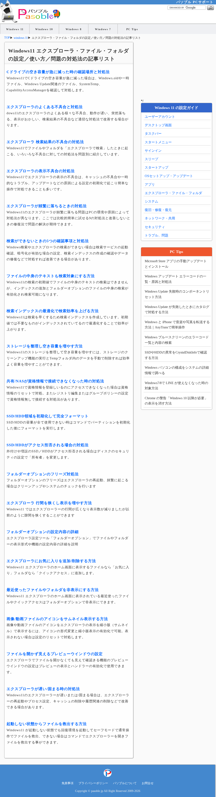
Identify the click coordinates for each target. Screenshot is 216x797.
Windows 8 (74, 29)
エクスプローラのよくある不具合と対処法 (45, 107)
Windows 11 (15, 29)
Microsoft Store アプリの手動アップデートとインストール (176, 263)
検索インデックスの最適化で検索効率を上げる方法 (53, 311)
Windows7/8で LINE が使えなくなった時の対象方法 (176, 385)
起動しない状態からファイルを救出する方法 (47, 724)
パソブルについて (125, 783)
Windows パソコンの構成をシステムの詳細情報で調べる (177, 370)
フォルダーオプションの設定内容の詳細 (43, 532)
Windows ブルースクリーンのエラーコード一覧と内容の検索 (177, 339)
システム (151, 201)
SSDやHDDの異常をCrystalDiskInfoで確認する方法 (176, 355)
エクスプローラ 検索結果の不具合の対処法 (45, 142)
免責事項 (67, 783)
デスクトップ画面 (158, 125)
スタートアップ (156, 167)
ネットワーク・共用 (160, 218)
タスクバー (153, 133)
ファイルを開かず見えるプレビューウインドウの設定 (55, 654)
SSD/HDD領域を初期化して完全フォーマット (48, 416)
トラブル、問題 (156, 235)
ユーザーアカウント (160, 116)
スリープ (151, 159)
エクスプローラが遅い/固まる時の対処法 (43, 689)
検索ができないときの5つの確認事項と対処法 (48, 241)
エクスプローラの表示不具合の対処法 (41, 171)
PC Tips (132, 29)
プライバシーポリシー (93, 783)
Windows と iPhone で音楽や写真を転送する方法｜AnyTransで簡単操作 (177, 324)
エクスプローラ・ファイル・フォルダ (173, 193)
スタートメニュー (158, 142)
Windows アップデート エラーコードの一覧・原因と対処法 (175, 279)
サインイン (153, 150)
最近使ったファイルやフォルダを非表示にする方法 (53, 590)
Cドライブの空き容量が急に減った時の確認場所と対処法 (58, 72)
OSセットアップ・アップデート (169, 176)
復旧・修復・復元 (158, 210)
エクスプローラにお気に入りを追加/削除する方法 (51, 561)
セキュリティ (155, 227)
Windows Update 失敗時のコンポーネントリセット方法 (177, 294)
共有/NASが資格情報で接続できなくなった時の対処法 (55, 381)
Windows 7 (103, 29)
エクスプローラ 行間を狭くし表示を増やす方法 (49, 503)
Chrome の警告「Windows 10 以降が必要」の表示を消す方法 (176, 400)
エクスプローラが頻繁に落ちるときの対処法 (47, 206)
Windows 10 (44, 29)
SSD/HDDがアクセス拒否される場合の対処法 (48, 445)
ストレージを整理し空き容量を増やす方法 (45, 346)
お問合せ (148, 783)
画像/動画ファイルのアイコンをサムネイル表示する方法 (57, 619)
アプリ (150, 184)
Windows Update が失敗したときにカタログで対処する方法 (177, 309)
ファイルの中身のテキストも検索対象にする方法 (51, 276)
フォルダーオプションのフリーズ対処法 (43, 474)
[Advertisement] (176, 68)
